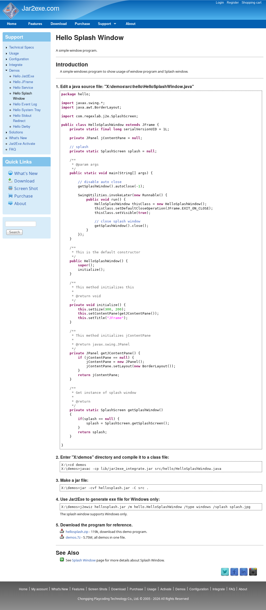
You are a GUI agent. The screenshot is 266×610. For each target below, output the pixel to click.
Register (233, 2)
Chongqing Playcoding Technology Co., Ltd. (108, 599)
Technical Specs (21, 47)
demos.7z (73, 537)
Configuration (19, 58)
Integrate (15, 64)
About (130, 24)
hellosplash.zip (77, 531)
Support (102, 25)
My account (39, 589)
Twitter (225, 572)
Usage (14, 53)
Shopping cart (251, 2)
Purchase (82, 24)
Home (11, 24)
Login (220, 2)
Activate (165, 589)
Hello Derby (21, 126)
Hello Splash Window (22, 96)
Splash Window (84, 560)
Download (59, 24)
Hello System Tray (27, 109)
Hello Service (23, 87)
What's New (18, 137)
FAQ (12, 149)
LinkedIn (244, 572)
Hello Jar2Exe (23, 75)
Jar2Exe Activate (22, 143)
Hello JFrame (23, 81)
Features (35, 24)
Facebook (234, 572)
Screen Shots (97, 589)
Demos (14, 70)
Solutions (16, 132)
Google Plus (253, 572)
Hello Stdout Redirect (22, 118)
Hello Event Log (25, 103)
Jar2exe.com (40, 7)
